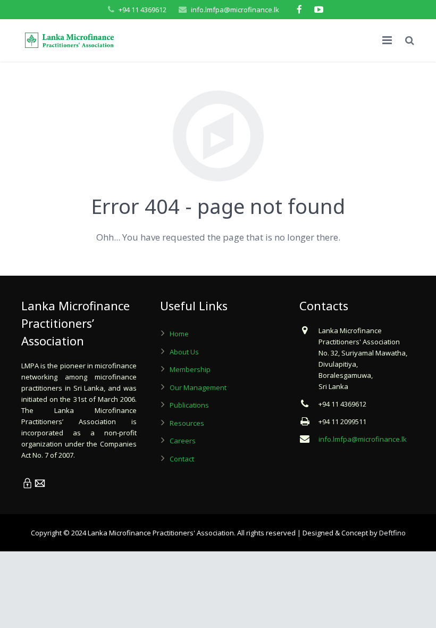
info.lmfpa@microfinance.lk (235, 9)
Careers (183, 440)
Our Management (198, 387)
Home (179, 333)
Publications (189, 405)
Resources (187, 423)
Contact (182, 459)
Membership (190, 369)
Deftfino (392, 533)
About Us (184, 352)
